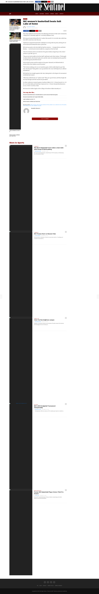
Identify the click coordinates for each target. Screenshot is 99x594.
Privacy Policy (51, 585)
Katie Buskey (63, 104)
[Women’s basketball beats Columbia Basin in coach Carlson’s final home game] (15, 25)
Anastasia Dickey (38, 151)
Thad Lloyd (37, 495)
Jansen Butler (58, 104)
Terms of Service (58, 585)
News (37, 13)
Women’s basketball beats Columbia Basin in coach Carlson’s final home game (14, 28)
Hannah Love (52, 104)
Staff (40, 585)
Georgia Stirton (46, 104)
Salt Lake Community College (35, 105)
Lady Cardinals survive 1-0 (15, 131)
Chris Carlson (39, 104)
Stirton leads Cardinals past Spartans (14, 135)
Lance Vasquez (37, 235)
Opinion (52, 13)
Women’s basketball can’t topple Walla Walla (15, 41)
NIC (37, 585)
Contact (61, 13)
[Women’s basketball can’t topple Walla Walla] (15, 38)
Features (42, 13)
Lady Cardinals (26, 105)
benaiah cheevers (31, 26)
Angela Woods (33, 104)
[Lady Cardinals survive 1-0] (15, 44)
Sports (47, 13)
